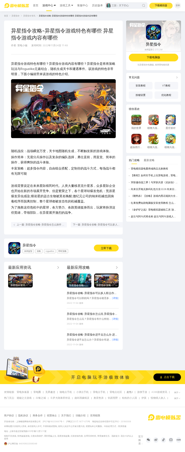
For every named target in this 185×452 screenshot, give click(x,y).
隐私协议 (23, 415)
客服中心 (82, 5)
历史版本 (97, 5)
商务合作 (38, 415)
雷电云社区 (116, 392)
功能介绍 (81, 415)
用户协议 (9, 415)
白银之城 (41, 398)
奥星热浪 (99, 398)
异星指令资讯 (29, 15)
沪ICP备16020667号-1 (53, 421)
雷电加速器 (23, 392)
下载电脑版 (153, 57)
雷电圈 (37, 392)
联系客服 (122, 426)
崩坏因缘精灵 (81, 398)
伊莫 (143, 398)
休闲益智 (149, 49)
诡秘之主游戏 (24, 398)
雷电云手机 (99, 392)
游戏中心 (47, 5)
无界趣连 (50, 392)
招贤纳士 (52, 415)
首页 (35, 5)
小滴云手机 (82, 392)
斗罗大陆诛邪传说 (60, 398)
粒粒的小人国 (129, 398)
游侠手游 (142, 392)
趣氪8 (130, 392)
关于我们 (66, 415)
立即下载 (106, 248)
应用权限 (95, 415)
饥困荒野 (113, 398)
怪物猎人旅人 (158, 398)
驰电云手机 (66, 392)
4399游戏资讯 (159, 392)
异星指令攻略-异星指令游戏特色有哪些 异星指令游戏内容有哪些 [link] (68, 15)
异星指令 (16, 15)
